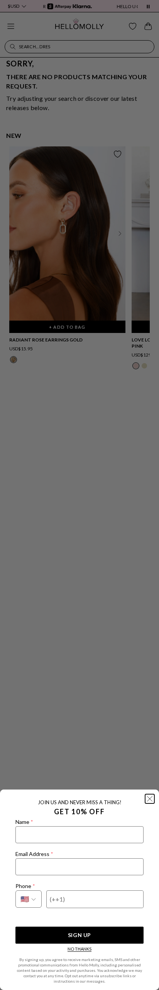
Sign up (79, 935)
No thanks (79, 948)
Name (24, 821)
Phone (25, 886)
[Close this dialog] (149, 798)
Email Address (34, 854)
